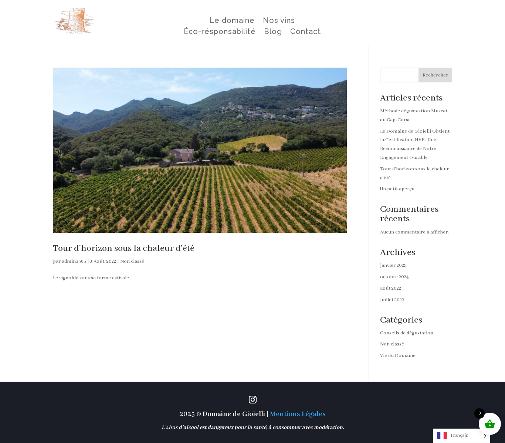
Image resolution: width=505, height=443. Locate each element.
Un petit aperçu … (399, 189)
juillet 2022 (392, 300)
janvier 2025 (393, 265)
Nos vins (279, 21)
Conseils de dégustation (406, 333)
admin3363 (74, 261)
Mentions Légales (298, 414)
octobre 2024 (394, 277)
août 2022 (390, 288)
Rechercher (435, 75)
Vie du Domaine (398, 355)
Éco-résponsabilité (220, 32)
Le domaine (232, 21)
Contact (305, 32)
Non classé (132, 261)
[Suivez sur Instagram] (252, 400)
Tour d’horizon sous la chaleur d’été (123, 248)
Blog (273, 32)
